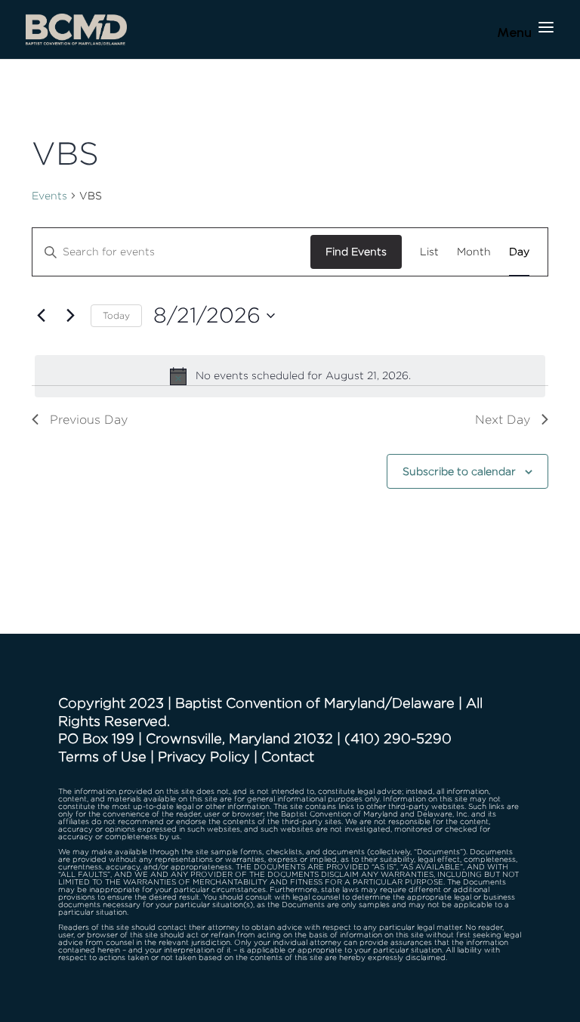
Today (116, 315)
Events (49, 195)
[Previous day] (41, 316)
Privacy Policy (204, 756)
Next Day (502, 419)
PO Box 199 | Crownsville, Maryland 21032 (195, 738)
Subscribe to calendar (459, 471)
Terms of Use (102, 756)
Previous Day (89, 419)
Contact (287, 756)
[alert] (290, 376)
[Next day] (70, 316)
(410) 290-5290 (398, 738)
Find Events (356, 251)
